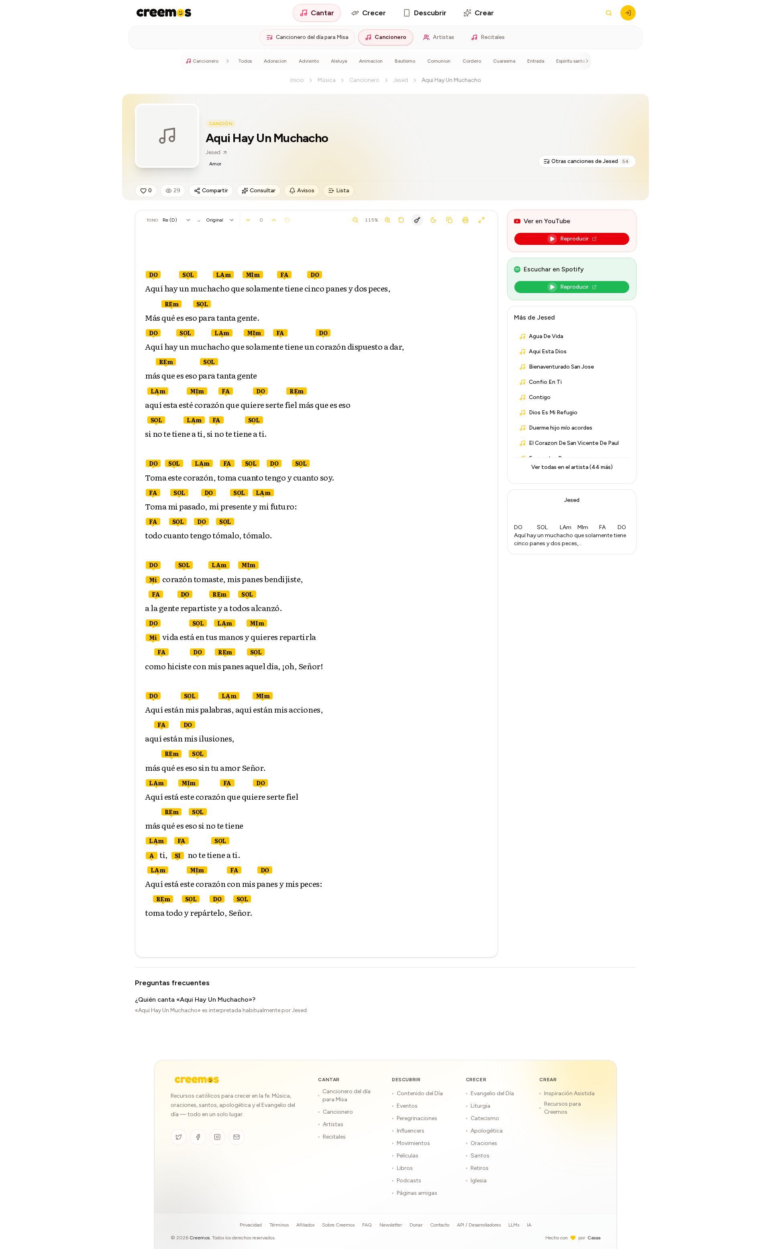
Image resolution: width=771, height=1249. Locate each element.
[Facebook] (198, 1137)
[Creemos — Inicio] (197, 1080)
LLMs (513, 1225)
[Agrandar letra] (387, 220)
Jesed (400, 80)
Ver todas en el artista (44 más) (572, 467)
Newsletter (390, 1225)
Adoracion (275, 61)
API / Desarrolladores (479, 1225)
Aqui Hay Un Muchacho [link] (451, 80)
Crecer (374, 12)
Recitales (493, 37)
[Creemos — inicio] (164, 13)
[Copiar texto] (449, 220)
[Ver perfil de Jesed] (167, 136)
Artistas (443, 37)
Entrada (535, 61)
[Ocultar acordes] (417, 220)
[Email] (236, 1137)
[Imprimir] (465, 220)
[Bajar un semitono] (248, 220)
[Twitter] (179, 1137)
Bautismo (405, 61)
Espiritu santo (570, 61)
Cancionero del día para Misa (312, 37)
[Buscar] (609, 13)
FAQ (367, 1225)
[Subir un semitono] (273, 220)
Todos (245, 61)
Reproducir (574, 238)
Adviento (309, 61)
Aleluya (339, 61)
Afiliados (305, 1225)
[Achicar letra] (355, 220)
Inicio (297, 80)
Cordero (472, 61)
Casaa (593, 1238)
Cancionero (390, 37)
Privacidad (251, 1225)
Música (327, 80)
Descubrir (430, 12)
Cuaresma (504, 61)
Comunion (439, 61)
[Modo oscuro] (433, 220)
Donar (416, 1225)
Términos (279, 1225)
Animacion (371, 61)
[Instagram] (217, 1137)
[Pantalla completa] (481, 220)
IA (529, 1225)
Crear (484, 12)
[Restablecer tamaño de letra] (401, 220)
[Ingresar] (628, 13)
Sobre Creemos (338, 1225)
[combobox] (177, 220)
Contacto (439, 1225)
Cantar (322, 12)
